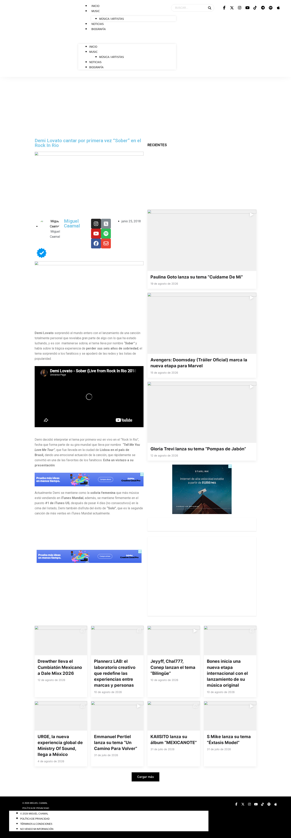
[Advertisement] (145, 106)
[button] (127, 38)
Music (95, 11)
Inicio (95, 6)
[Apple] (278, 7)
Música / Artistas (111, 18)
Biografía (98, 29)
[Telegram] (263, 7)
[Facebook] (96, 243)
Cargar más (145, 777)
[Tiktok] (255, 7)
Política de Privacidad (35, 808)
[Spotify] (270, 7)
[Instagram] (239, 7)
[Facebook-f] (224, 7)
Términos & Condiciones (36, 824)
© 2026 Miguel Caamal (35, 803)
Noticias (97, 24)
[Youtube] (247, 7)
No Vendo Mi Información (36, 829)
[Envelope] (106, 243)
